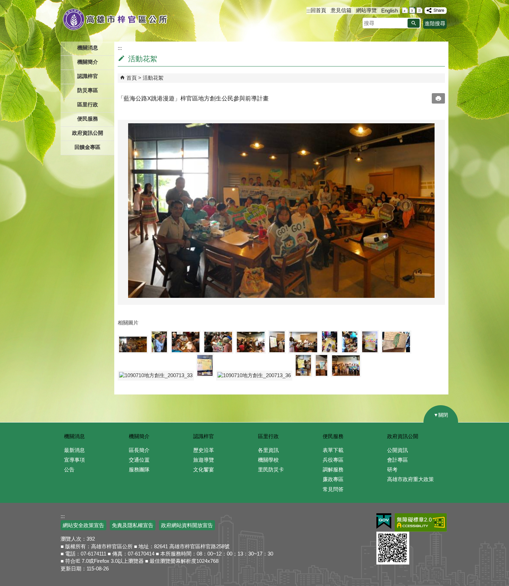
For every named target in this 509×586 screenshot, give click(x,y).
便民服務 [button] (87, 119)
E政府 (383, 521)
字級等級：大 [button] (419, 10)
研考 (392, 469)
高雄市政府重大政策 (410, 479)
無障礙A (421, 522)
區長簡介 (139, 450)
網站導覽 (366, 10)
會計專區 (397, 460)
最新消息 (74, 450)
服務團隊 (139, 469)
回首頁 (318, 10)
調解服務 (333, 469)
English (389, 11)
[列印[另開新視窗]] (438, 98)
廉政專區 (333, 479)
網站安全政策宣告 (83, 525)
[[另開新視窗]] (436, 10)
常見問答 (333, 489)
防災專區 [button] (87, 90)
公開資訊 (397, 450)
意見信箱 (341, 10)
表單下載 (333, 450)
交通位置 (139, 460)
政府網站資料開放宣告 (187, 525)
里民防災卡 (271, 469)
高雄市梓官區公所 (115, 19)
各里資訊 (268, 450)
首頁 (131, 78)
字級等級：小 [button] (405, 10)
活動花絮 (153, 78)
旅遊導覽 (203, 460)
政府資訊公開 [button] (87, 133)
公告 (69, 469)
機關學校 (268, 460)
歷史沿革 (203, 450)
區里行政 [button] (87, 104)
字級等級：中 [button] (412, 10)
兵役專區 (333, 460)
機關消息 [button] (87, 48)
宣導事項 (74, 460)
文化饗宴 (203, 469)
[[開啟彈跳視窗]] (133, 344)
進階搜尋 (435, 23)
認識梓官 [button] (87, 76)
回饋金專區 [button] (87, 147)
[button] (414, 23)
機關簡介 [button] (87, 62)
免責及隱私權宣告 (132, 525)
